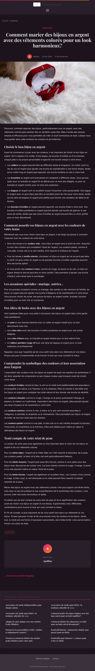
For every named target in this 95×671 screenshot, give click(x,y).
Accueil (5, 21)
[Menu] (47, 10)
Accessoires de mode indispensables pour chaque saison (24, 606)
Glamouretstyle (51, 4)
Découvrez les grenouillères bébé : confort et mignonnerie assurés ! (24, 631)
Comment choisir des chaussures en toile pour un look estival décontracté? (68, 622)
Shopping (14, 21)
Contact (56, 658)
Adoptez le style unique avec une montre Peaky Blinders (23, 622)
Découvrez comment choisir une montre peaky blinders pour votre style (23, 639)
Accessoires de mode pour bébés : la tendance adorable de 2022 (21, 614)
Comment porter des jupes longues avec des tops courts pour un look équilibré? (70, 614)
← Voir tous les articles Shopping (19, 576)
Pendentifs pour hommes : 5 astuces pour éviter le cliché (68, 639)
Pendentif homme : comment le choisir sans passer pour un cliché (70, 631)
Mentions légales (43, 658)
